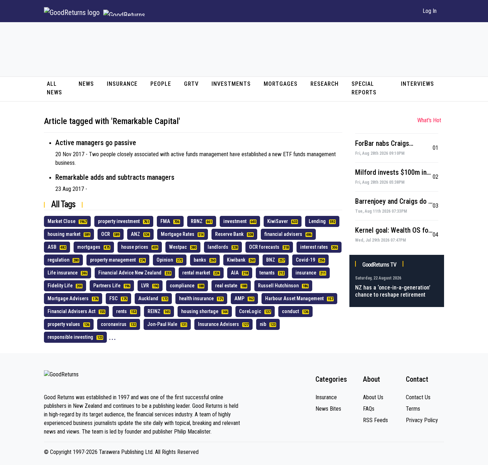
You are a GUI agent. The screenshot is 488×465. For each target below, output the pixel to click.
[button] (408, 11)
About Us (373, 397)
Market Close (67, 221)
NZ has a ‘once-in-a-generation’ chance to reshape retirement (392, 291)
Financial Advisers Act (76, 311)
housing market (69, 234)
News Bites (328, 408)
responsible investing (75, 337)
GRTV (191, 83)
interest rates (318, 247)
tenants (271, 273)
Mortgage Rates (182, 234)
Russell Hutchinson (283, 285)
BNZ (275, 260)
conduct (295, 311)
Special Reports (364, 88)
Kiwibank (241, 260)
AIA (239, 273)
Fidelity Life (65, 285)
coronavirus (118, 324)
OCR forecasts (269, 247)
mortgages (93, 247)
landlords (223, 247)
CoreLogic (254, 311)
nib (267, 324)
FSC (118, 298)
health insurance (201, 298)
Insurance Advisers (223, 324)
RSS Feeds (375, 420)
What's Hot (429, 120)
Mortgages (281, 83)
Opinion (169, 260)
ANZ (140, 234)
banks (204, 260)
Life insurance (67, 273)
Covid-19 (310, 260)
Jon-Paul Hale (166, 324)
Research (324, 83)
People (160, 83)
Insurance (122, 83)
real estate (231, 285)
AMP (244, 298)
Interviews (417, 83)
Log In (430, 11)
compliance (187, 285)
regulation (63, 260)
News (86, 83)
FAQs (368, 408)
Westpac (182, 247)
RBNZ (201, 221)
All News (54, 88)
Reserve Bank (234, 234)
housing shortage (204, 311)
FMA (169, 221)
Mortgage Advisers (73, 298)
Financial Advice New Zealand (134, 273)
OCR (110, 234)
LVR (149, 285)
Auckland (153, 298)
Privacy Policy (422, 420)
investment (239, 221)
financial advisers (288, 234)
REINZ (159, 311)
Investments (231, 83)
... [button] (112, 337)
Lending (322, 221)
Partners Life (111, 285)
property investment (123, 221)
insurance (310, 273)
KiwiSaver (282, 221)
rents (126, 311)
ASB (57, 247)
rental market (200, 273)
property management (117, 260)
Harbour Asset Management (299, 298)
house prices (139, 247)
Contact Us (418, 397)
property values (68, 324)
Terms (413, 408)
